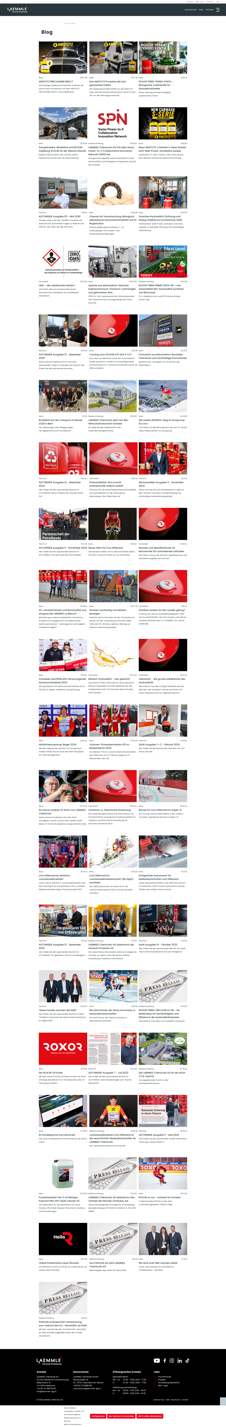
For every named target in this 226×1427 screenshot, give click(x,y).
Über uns (189, 2)
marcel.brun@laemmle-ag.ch (87, 1388)
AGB (167, 1400)
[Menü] (217, 9)
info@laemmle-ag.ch (46, 1391)
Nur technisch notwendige (121, 1416)
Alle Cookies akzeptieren (150, 1416)
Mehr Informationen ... (73, 1424)
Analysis (210, 2)
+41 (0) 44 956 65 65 (46, 1388)
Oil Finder (210, 9)
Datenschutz (159, 1400)
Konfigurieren (98, 1416)
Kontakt (185, 1400)
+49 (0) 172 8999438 (82, 1385)
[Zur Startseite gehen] (18, 9)
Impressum (175, 1400)
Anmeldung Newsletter (169, 1382)
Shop (201, 9)
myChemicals (191, 9)
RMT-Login (200, 2)
